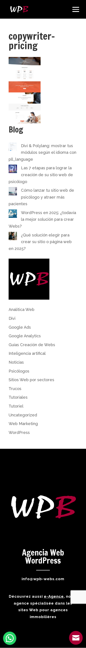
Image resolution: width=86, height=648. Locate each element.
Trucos (15, 388)
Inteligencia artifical (27, 353)
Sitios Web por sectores (31, 379)
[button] (9, 638)
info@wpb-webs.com (43, 579)
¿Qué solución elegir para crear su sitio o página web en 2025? (40, 242)
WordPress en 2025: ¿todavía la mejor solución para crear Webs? (42, 219)
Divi (12, 318)
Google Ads (20, 327)
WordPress (19, 432)
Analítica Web (21, 309)
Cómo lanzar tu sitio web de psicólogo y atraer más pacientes (41, 197)
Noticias (16, 362)
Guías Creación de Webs (32, 344)
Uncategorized (23, 415)
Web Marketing (23, 423)
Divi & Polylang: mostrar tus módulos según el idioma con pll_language (42, 152)
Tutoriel (16, 406)
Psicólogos (19, 371)
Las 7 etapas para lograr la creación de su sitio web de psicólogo (41, 175)
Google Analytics (25, 336)
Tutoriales (18, 397)
